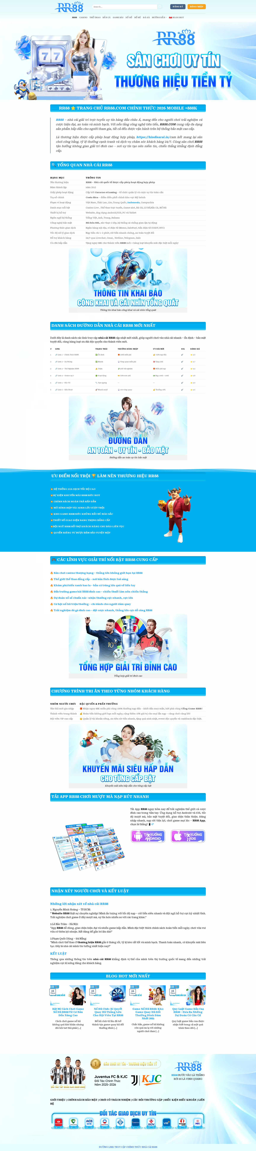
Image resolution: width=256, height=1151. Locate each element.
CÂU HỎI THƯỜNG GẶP (147, 1099)
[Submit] (159, 6)
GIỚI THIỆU (58, 1099)
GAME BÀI (118, 17)
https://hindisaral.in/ (153, 137)
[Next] (206, 1012)
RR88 (74, 17)
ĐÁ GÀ (146, 17)
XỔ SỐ (128, 17)
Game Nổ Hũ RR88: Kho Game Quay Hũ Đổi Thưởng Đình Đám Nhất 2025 (148, 1014)
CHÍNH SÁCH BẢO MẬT (82, 1099)
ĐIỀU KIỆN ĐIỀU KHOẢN (180, 1099)
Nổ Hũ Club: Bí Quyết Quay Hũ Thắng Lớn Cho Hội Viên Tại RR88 (108, 1012)
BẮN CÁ (107, 17)
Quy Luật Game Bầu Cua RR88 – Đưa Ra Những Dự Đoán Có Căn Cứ (188, 1012)
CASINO (83, 17)
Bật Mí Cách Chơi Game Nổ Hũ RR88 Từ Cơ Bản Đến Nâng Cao (68, 1012)
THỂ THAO (95, 17)
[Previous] (49, 1012)
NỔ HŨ (137, 17)
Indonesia (133, 202)
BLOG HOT (178, 17)
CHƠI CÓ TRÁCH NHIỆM (114, 1099)
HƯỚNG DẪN (158, 17)
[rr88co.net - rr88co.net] (69, 6)
